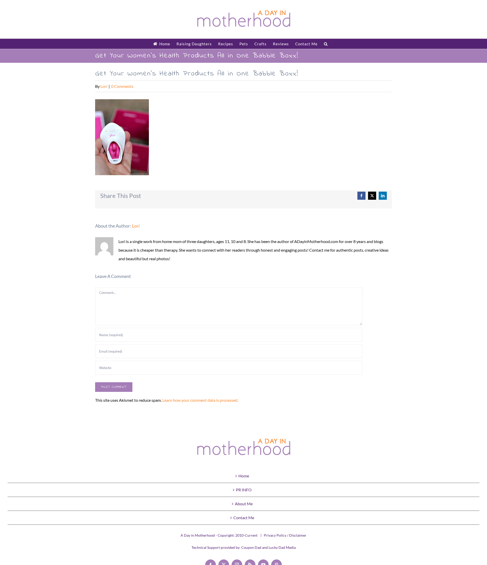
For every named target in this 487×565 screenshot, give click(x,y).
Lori (103, 86)
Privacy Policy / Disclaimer (285, 535)
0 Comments (122, 86)
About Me (244, 503)
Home (243, 475)
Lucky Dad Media (282, 547)
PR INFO (244, 489)
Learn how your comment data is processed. (200, 400)
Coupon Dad (251, 547)
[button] (326, 44)
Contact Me (243, 517)
